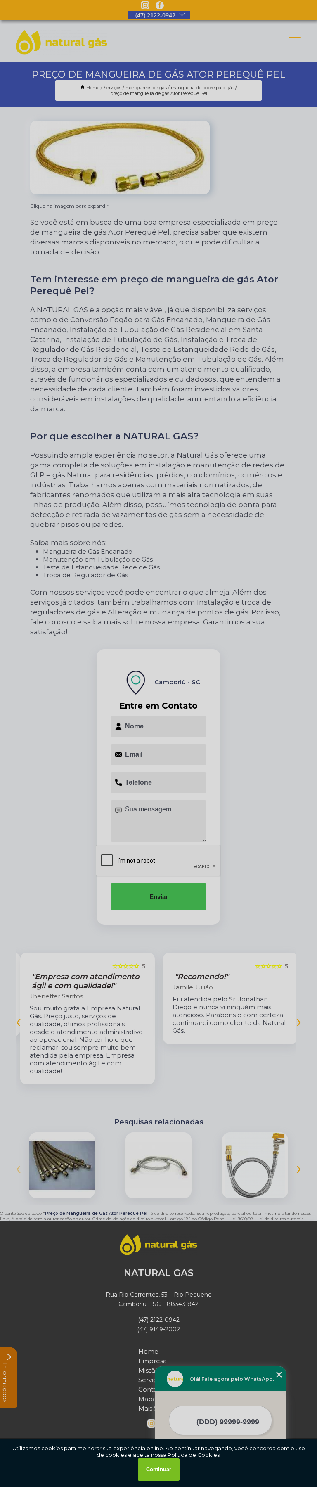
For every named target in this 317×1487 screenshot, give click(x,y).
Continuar (158, 1469)
